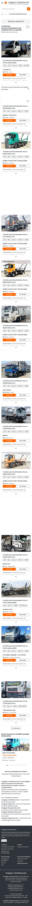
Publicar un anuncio (23, 847)
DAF (28, 774)
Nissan (18, 776)
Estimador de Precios (7, 849)
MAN (10, 774)
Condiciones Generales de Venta (14, 895)
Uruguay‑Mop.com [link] (18, 885)
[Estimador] (28, 26)
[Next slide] (30, 750)
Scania (13, 776)
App (4, 840)
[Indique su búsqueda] (28, 8)
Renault (15, 774)
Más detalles (22, 75)
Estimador (16, 728)
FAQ (2, 865)
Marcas (3, 862)
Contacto (20, 861)
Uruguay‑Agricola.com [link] (16, 890)
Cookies (25, 897)
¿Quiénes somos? (22, 859)
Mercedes (5, 774)
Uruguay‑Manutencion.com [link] (15, 888)
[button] (7, 765)
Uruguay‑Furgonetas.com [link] (15, 886)
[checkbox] (28, 43)
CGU (26, 895)
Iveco (20, 774)
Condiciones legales (16, 894)
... (17, 14)
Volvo (24, 774)
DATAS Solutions (22, 863)
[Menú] (2, 2)
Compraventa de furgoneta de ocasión (14, 810)
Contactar (9, 75)
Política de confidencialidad (13, 897)
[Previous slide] (2, 750)
